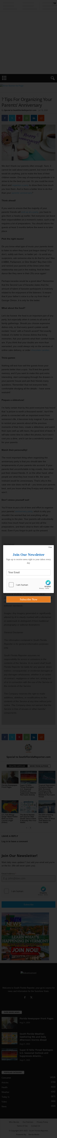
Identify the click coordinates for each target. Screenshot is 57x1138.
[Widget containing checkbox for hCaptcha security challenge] (28, 585)
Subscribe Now (28, 599)
